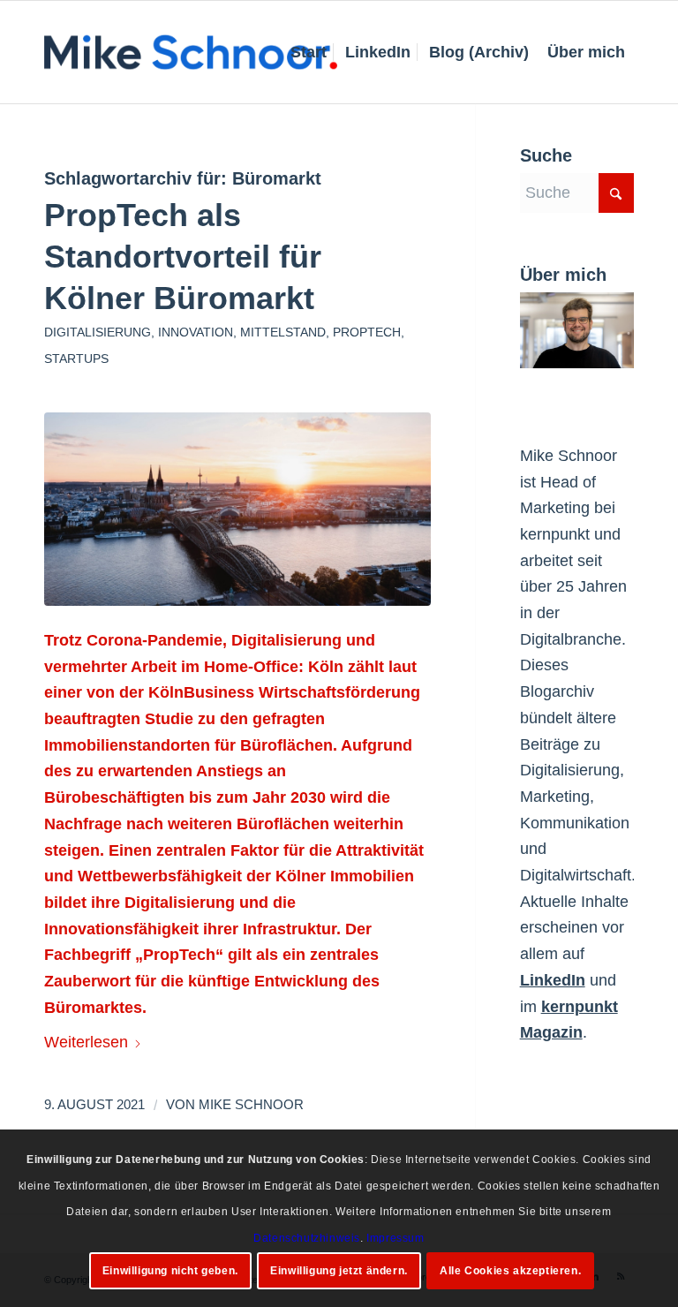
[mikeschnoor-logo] (190, 52)
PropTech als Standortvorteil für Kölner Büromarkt (182, 256)
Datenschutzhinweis (306, 1238)
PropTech (367, 332)
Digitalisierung (97, 332)
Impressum (395, 1238)
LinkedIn (552, 980)
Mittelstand (283, 332)
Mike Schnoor (251, 1105)
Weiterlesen (86, 1042)
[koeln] (237, 509)
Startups (76, 358)
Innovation (195, 332)
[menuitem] (308, 52)
